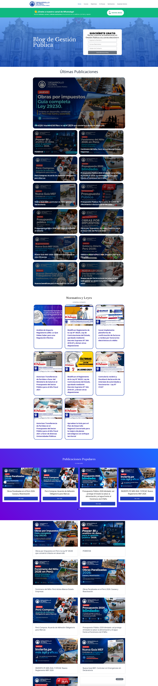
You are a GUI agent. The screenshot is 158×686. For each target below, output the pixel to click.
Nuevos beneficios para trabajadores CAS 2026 (54, 283)
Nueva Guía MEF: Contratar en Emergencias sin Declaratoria (102, 669)
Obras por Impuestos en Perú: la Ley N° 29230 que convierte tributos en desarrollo (70, 125)
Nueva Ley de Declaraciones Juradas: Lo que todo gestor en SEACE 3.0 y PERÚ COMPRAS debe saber (101, 281)
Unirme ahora (117, 13)
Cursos (86, 4)
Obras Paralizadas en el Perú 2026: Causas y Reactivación (100, 590)
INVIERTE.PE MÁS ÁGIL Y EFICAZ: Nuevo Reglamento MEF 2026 (51, 669)
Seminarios (111, 4)
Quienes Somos (122, 4)
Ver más (21, 498)
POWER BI (39, 152)
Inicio (79, 4)
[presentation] (5, 482)
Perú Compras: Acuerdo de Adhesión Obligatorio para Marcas (55, 628)
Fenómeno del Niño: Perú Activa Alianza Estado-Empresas (54, 590)
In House (102, 4)
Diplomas (94, 4)
